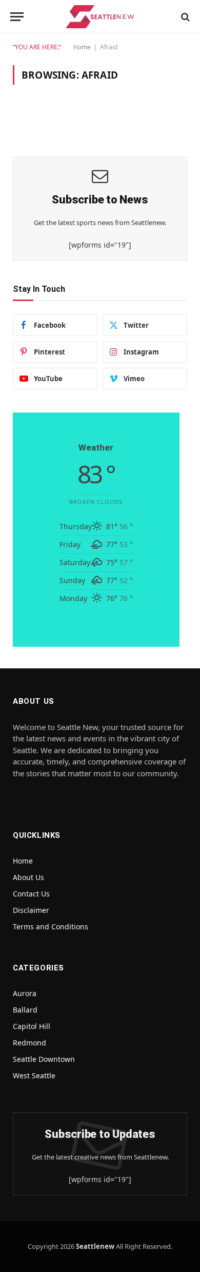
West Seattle (34, 1075)
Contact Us (31, 894)
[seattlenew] (100, 16)
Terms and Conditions (50, 926)
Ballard (25, 1010)
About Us (28, 877)
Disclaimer (31, 910)
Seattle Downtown (44, 1059)
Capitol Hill (31, 1026)
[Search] (184, 16)
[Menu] (17, 16)
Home (82, 47)
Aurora (24, 993)
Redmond (29, 1042)
